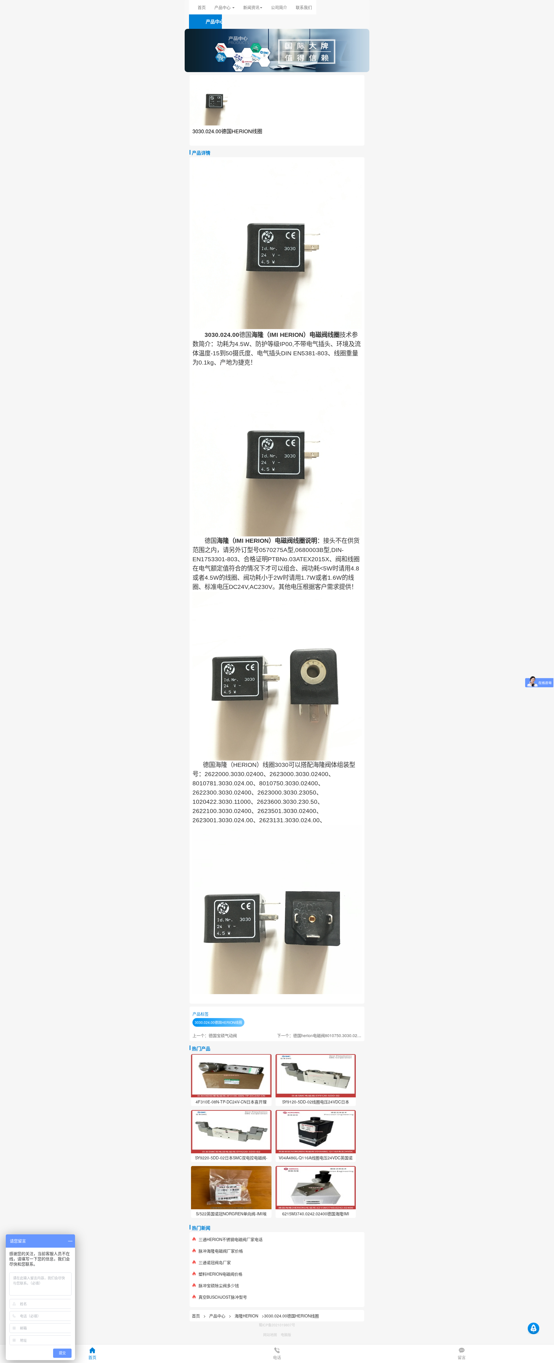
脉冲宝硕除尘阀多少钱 (219, 1285)
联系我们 (304, 7)
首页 (202, 7)
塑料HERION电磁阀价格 (220, 1274)
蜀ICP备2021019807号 (277, 1324)
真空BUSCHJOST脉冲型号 (223, 1297)
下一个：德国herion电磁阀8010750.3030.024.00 (321, 1035)
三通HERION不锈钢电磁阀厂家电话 (231, 1239)
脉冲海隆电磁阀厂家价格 (221, 1251)
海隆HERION (246, 1316)
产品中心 (218, 1316)
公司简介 (279, 7)
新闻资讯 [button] (251, 7)
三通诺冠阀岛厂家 (215, 1262)
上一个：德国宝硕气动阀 (214, 1035)
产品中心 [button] (223, 7)
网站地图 (270, 1334)
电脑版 (286, 1334)
